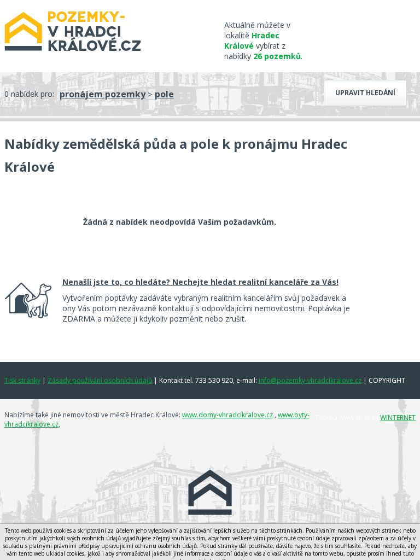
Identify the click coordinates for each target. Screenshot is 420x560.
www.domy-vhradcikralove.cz (227, 414)
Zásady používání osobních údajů (100, 380)
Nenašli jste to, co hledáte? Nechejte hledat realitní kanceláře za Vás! (200, 282)
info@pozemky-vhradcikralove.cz (310, 380)
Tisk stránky (22, 380)
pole (164, 94)
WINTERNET (398, 417)
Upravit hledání (365, 92)
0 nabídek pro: (29, 94)
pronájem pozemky (102, 94)
